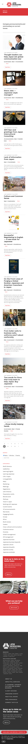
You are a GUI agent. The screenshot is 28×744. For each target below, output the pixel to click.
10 (7, 446)
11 (11, 446)
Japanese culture (8, 544)
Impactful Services (12, 681)
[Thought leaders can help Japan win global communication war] (14, 42)
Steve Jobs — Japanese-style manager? (11, 93)
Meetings (6, 486)
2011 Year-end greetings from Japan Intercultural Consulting (13, 133)
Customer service (8, 529)
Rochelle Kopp (19, 97)
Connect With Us (11, 702)
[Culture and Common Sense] (14, 183)
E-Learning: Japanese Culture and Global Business (13, 686)
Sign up (8, 574)
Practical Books (11, 696)
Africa (4, 519)
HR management (8, 537)
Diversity (5, 532)
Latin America (7, 491)
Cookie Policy (10, 738)
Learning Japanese (8, 474)
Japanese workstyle (9, 552)
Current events (7, 61)
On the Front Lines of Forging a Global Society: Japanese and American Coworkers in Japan (14, 283)
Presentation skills (8, 494)
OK (3, 741)
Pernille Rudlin (19, 61)
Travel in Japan (7, 502)
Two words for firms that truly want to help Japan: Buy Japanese (13, 380)
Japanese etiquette (8, 547)
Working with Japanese (10, 504)
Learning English (8, 471)
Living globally (7, 479)
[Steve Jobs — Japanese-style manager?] (14, 78)
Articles (11, 455)
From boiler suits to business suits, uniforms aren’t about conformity (13, 334)
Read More (7, 67)
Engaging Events (8, 514)
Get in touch (14, 607)
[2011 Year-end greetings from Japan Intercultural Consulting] (14, 118)
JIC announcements (9, 139)
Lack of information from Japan (12, 158)
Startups (5, 499)
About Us (8, 679)
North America (7, 466)
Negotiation (6, 489)
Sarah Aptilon (11, 201)
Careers (5, 524)
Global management (9, 534)
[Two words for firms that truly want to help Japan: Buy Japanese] (14, 365)
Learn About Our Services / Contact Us (14, 732)
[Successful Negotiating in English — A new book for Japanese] (14, 222)
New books (9, 244)
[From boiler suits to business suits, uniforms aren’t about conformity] (14, 317)
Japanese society (8, 549)
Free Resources (11, 699)
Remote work (7, 496)
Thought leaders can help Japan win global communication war (13, 57)
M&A (4, 481)
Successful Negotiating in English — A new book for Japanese (13, 238)
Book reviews (7, 522)
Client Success (11, 691)
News (13, 61)
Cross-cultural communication (12, 527)
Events (18, 455)
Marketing (6, 484)
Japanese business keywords (11, 542)
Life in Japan (7, 476)
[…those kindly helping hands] (14, 411)
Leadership (6, 469)
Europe (5, 517)
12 (14, 446)
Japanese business (8, 539)
